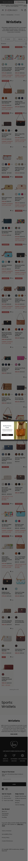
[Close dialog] (25, 422)
